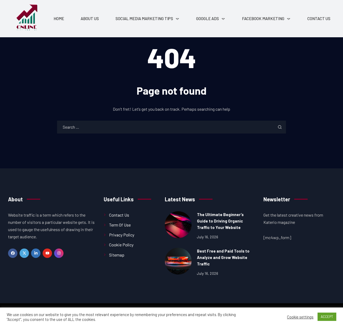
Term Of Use (120, 224)
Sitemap (116, 254)
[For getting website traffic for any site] (26, 18)
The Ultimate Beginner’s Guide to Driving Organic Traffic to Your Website (220, 221)
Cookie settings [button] (300, 316)
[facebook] (12, 253)
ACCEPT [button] (327, 316)
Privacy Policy (121, 234)
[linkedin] (35, 253)
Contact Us (119, 214)
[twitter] (24, 253)
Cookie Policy (121, 244)
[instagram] (59, 253)
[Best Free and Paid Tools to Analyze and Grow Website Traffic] (178, 261)
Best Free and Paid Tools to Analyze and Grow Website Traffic (223, 257)
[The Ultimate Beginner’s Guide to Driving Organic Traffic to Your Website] (178, 224)
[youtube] (47, 253)
